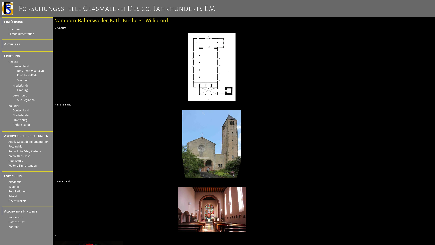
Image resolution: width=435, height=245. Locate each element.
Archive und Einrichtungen (26, 136)
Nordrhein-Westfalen (30, 70)
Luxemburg (20, 95)
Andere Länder (22, 125)
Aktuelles (12, 44)
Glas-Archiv (15, 161)
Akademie (14, 182)
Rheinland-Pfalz (27, 75)
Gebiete (13, 62)
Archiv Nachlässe (19, 156)
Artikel (12, 196)
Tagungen (14, 187)
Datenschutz (16, 222)
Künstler (13, 106)
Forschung (13, 176)
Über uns (14, 29)
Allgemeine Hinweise (21, 211)
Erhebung (12, 56)
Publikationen (17, 191)
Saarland (23, 80)
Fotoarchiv (15, 146)
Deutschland (21, 66)
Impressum (15, 217)
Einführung (13, 22)
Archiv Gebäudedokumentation (28, 142)
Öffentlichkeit (17, 201)
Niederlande (21, 85)
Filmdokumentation (21, 34)
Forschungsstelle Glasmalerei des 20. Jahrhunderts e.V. (117, 8)
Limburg (22, 90)
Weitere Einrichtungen (22, 165)
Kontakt (13, 227)
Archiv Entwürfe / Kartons (24, 151)
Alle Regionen (26, 100)
